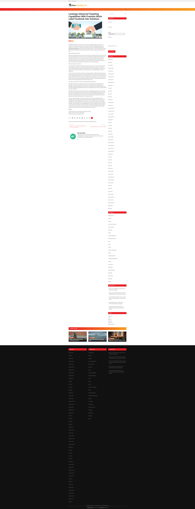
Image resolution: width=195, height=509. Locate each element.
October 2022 (110, 182)
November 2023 (111, 145)
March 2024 (110, 134)
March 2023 (110, 168)
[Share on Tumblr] (87, 118)
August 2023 (110, 154)
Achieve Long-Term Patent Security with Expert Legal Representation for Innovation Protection (117, 293)
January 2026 (71, 364)
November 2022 (111, 179)
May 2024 (110, 128)
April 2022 (110, 188)
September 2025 (111, 82)
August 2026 (110, 59)
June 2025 (110, 91)
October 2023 (110, 148)
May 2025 (110, 93)
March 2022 (110, 191)
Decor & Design (111, 227)
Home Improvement (111, 255)
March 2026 (110, 65)
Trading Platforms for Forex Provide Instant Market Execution (80, 111)
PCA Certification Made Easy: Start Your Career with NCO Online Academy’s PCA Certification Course (117, 298)
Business (109, 218)
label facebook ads (74, 121)
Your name (110, 21)
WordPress (106, 507)
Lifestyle (109, 261)
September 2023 (111, 151)
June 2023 (110, 159)
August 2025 (110, 85)
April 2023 (110, 165)
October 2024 (110, 113)
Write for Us (110, 322)
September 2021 (111, 202)
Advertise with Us (111, 324)
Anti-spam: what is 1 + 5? (112, 45)
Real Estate (110, 272)
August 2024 (110, 119)
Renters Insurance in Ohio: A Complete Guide (76, 112)
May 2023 (110, 162)
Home (109, 317)
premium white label (84, 121)
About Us (110, 319)
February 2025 (110, 102)
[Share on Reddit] (85, 118)
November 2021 (111, 197)
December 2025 (111, 73)
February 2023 (110, 171)
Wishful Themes (96, 507)
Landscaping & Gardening (112, 258)
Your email (110, 27)
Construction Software (112, 224)
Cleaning (109, 221)
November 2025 (111, 76)
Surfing (109, 281)
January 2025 (110, 105)
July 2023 (110, 156)
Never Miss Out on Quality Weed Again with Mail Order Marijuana (78, 126)
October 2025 (110, 79)
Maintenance (110, 267)
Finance (109, 232)
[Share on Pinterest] (82, 118)
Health (109, 252)
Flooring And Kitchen (112, 238)
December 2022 (71, 470)
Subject (109, 32)
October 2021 (110, 199)
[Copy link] (92, 118)
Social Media (110, 275)
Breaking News (111, 215)
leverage (79, 121)
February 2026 (110, 68)
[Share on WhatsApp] (80, 118)
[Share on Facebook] (72, 118)
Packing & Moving (111, 270)
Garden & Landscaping (92, 387)
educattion (110, 229)
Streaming (110, 278)
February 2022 (110, 194)
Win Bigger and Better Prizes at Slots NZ (97, 126)
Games (109, 244)
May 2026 (110, 62)
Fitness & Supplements (112, 235)
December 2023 (111, 142)
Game (109, 241)
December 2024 (111, 108)
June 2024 (110, 125)
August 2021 (110, 205)
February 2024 (110, 136)
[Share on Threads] (89, 118)
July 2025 (110, 88)
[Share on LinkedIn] (77, 118)
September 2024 (111, 116)
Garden (109, 247)
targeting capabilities (92, 121)
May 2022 (110, 185)
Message (109, 37)
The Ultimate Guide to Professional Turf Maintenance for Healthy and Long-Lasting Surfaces (116, 308)
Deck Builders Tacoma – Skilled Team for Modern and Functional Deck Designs (116, 303)
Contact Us (110, 316)
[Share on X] (75, 118)
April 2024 (110, 131)
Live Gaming (110, 264)
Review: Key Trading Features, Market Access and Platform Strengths (117, 289)
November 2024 (111, 111)
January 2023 (110, 174)
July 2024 (110, 122)
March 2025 (110, 99)
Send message (111, 51)
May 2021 (110, 208)
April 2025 (110, 96)
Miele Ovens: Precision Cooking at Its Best (76, 113)
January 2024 (110, 139)
